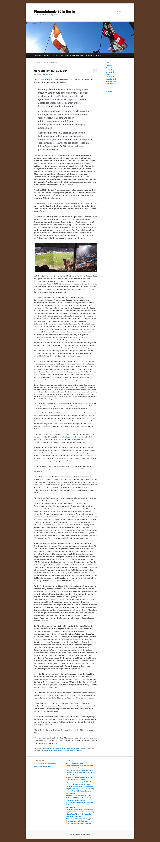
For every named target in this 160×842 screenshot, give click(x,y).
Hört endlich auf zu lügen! (51, 71)
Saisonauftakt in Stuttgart (76, 800)
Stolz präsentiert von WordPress (80, 834)
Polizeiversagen (68, 750)
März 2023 (109, 65)
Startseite (37, 55)
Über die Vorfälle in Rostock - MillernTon (79, 777)
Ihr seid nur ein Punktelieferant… (77, 821)
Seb (67, 763)
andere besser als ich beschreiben (73, 437)
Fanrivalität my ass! (77, 763)
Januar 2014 (110, 77)
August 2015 (110, 72)
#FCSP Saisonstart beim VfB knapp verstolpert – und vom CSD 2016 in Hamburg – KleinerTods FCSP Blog (80, 788)
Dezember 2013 (111, 79)
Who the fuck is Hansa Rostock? (75, 748)
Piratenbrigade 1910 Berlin (54, 11)
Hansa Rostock (48, 750)
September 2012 (111, 84)
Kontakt (46, 55)
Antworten (78, 750)
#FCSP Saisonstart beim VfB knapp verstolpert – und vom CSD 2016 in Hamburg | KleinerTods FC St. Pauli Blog (80, 811)
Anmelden (109, 91)
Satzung (54, 55)
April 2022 (109, 67)
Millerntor (53, 763)
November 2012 (111, 81)
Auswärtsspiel (56, 748)
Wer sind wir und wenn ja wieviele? (72, 55)
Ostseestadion (58, 750)
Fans (63, 748)
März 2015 (109, 74)
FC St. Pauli (39, 750)
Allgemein (48, 748)
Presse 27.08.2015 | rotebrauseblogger (78, 819)
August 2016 (110, 70)
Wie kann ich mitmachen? (94, 55)
